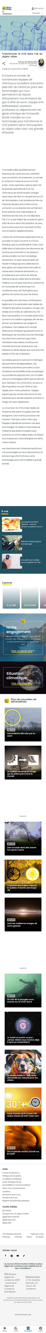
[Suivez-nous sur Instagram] (12, 1256)
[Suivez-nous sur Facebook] (5, 1256)
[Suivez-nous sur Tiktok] (24, 1256)
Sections (36, 13)
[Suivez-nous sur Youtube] (18, 1256)
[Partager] (4, 63)
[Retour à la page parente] (7, 11)
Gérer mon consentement (13, 1188)
